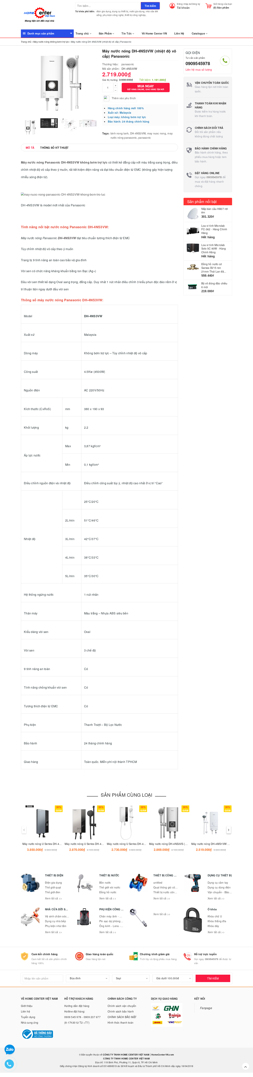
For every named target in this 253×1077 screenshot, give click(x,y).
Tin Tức (126, 33)
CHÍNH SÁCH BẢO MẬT (122, 1017)
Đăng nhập (183, 3)
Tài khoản (183, 7)
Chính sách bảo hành (121, 1011)
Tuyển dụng (28, 1017)
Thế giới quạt (53, 887)
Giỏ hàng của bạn (222, 3)
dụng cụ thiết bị (120, 11)
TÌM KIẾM (213, 978)
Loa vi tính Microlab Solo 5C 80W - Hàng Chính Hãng (213, 248)
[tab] (30, 147)
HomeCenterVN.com (162, 1054)
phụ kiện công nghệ (113, 15)
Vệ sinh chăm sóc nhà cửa (61, 916)
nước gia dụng (136, 11)
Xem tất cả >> (53, 898)
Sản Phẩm (105, 33)
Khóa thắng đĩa (217, 921)
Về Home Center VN (154, 33)
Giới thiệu (27, 1006)
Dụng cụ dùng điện (219, 887)
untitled (157, 882)
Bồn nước (105, 882)
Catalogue (199, 33)
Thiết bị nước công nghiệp (169, 892)
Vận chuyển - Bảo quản (222, 892)
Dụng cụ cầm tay (218, 882)
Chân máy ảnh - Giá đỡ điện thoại (119, 916)
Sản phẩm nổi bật (202, 201)
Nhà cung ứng (29, 1022)
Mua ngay (145, 87)
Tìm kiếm (150, 6)
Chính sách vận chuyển (122, 1006)
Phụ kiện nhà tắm (55, 926)
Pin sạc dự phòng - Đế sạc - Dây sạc (121, 921)
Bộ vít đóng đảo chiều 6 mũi (214, 285)
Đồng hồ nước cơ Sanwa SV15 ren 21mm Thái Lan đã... (213, 267)
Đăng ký (195, 3)
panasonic (127, 64)
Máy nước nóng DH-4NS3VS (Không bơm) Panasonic (181, 844)
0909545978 (198, 63)
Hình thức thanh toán (120, 1022)
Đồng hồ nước (107, 892)
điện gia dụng (103, 11)
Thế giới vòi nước (109, 887)
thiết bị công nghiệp (135, 15)
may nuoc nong (156, 133)
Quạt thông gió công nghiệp (170, 887)
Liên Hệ (179, 33)
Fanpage (206, 1008)
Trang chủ (83, 33)
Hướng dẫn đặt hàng (76, 1006)
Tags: (105, 133)
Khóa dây (213, 926)
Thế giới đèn (52, 892)
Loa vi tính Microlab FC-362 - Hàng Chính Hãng (214, 229)
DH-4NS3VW (138, 133)
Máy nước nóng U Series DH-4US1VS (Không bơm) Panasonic (102, 844)
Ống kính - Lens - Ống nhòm (116, 926)
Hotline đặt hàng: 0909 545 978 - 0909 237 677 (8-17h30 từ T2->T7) (82, 1017)
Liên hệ (25, 1011)
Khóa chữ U (215, 916)
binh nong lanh (120, 133)
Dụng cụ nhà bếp (55, 921)
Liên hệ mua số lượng (199, 69)
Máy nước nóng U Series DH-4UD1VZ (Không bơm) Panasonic (59, 844)
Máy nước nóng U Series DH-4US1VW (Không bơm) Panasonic (144, 844)
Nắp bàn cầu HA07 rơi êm (214, 210)
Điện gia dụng (53, 882)
